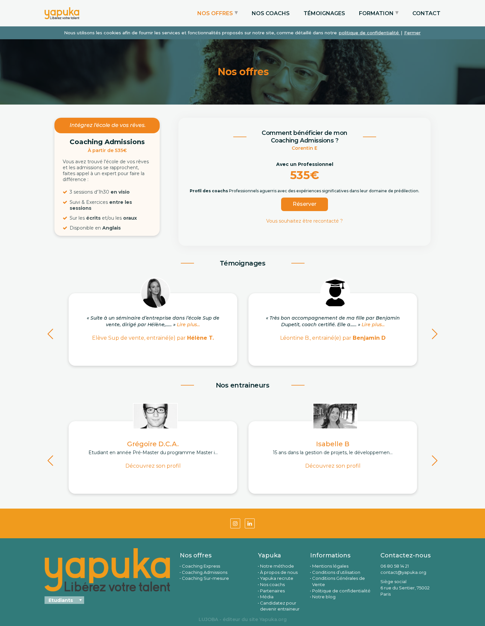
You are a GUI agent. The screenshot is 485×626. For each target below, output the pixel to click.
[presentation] (50, 335)
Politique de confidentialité (341, 590)
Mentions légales (330, 566)
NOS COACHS (271, 13)
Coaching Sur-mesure (205, 578)
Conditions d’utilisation (336, 572)
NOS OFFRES (215, 13)
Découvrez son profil (153, 466)
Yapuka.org (273, 619)
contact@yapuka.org (403, 572)
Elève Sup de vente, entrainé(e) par (153, 338)
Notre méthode (277, 566)
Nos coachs (272, 584)
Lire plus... (188, 325)
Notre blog (324, 596)
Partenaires (272, 590)
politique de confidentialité (369, 32)
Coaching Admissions (204, 572)
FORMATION (376, 13)
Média (267, 596)
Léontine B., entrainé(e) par (333, 338)
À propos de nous (279, 572)
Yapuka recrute (276, 578)
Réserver (304, 204)
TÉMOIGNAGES (324, 13)
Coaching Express (201, 566)
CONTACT (426, 13)
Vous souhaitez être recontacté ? (304, 221)
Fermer (412, 32)
